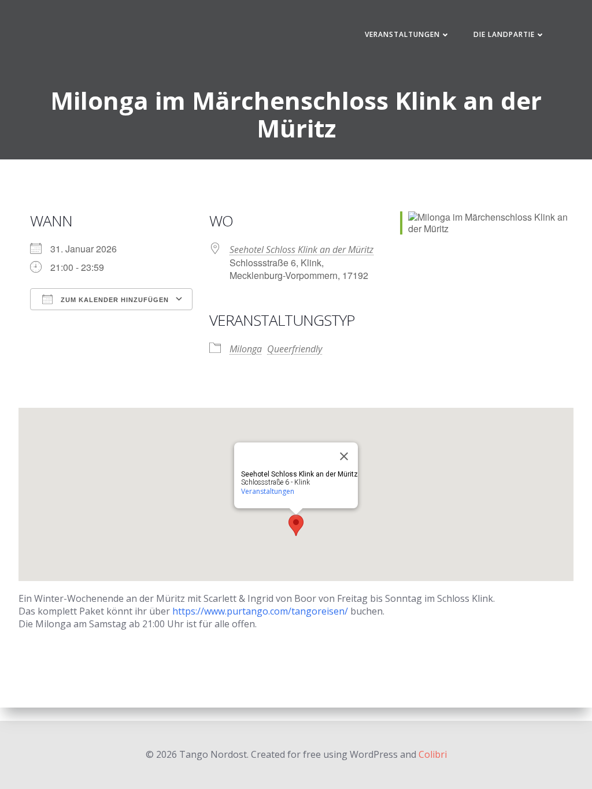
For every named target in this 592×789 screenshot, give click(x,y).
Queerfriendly (294, 349)
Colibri (433, 754)
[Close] (344, 456)
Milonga (246, 349)
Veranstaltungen (402, 34)
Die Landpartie (504, 34)
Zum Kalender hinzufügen (113, 299)
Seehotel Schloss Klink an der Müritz (301, 249)
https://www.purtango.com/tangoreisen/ (260, 611)
